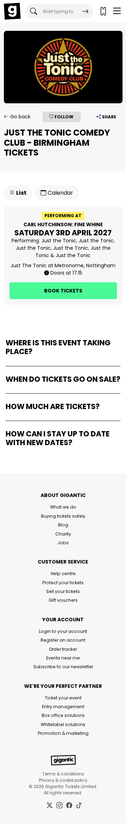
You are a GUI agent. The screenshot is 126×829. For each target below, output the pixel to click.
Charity (63, 534)
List (21, 193)
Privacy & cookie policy (63, 780)
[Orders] (103, 11)
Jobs (63, 543)
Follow (64, 117)
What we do (63, 507)
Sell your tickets (63, 591)
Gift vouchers (63, 600)
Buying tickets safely (63, 516)
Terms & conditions (63, 774)
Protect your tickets (63, 583)
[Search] (85, 11)
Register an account (63, 640)
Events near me (63, 658)
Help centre (63, 573)
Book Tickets (63, 290)
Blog (63, 525)
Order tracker (63, 649)
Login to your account (63, 631)
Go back (19, 116)
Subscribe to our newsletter (63, 667)
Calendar (59, 193)
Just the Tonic (58, 240)
